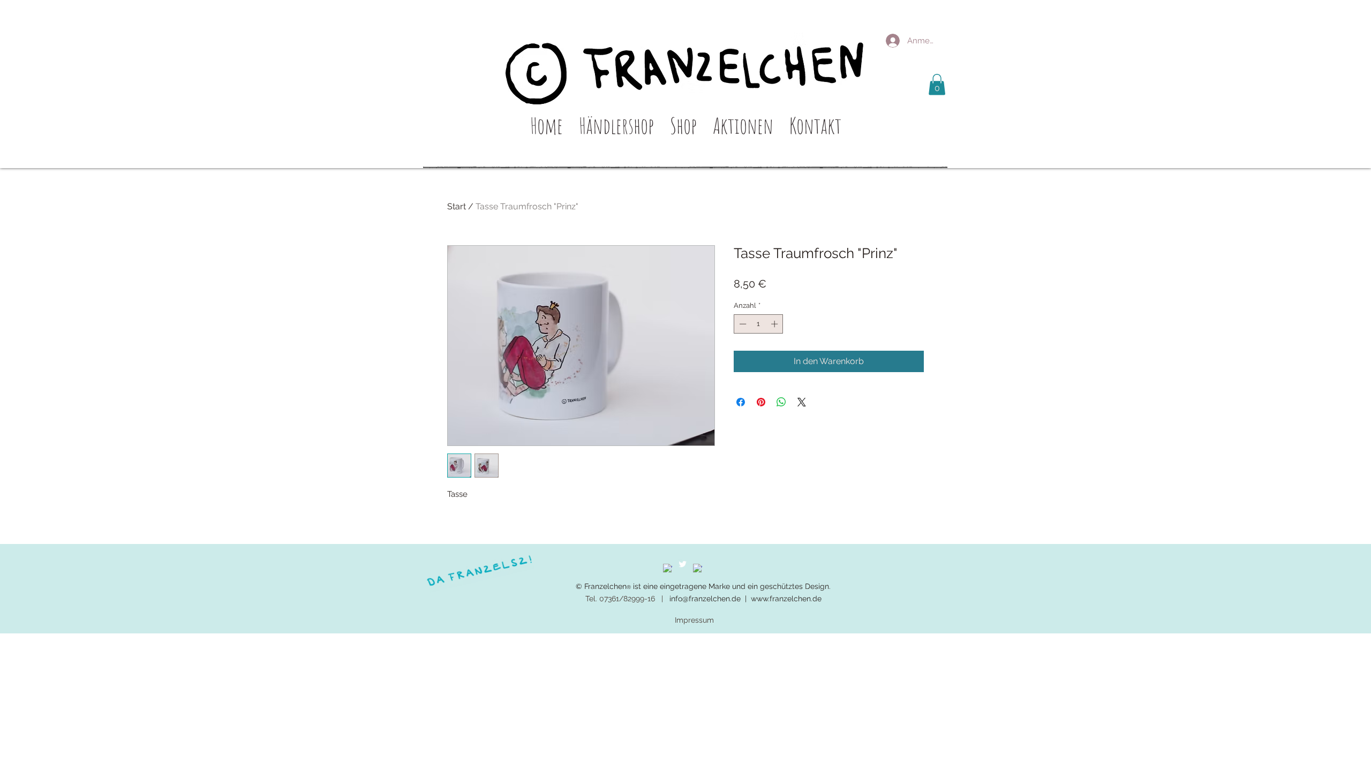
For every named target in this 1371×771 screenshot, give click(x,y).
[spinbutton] (758, 324)
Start (456, 206)
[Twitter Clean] (682, 564)
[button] (937, 84)
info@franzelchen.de (705, 598)
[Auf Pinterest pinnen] (761, 402)
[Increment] (775, 324)
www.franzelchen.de (786, 598)
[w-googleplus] (697, 568)
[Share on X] (801, 402)
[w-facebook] (667, 568)
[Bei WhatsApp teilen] (781, 402)
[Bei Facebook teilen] (740, 402)
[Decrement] (741, 324)
